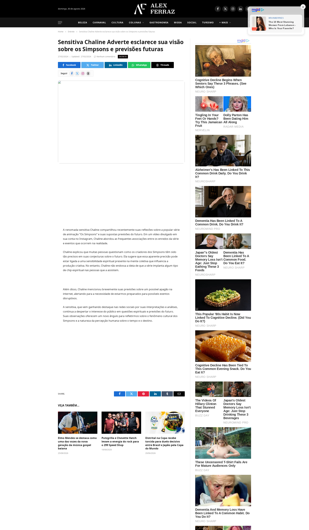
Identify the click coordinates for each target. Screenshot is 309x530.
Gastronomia (159, 22)
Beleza (82, 22)
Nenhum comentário (106, 56)
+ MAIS (223, 22)
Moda (178, 22)
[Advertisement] (121, 196)
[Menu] (60, 22)
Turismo (208, 22)
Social (192, 22)
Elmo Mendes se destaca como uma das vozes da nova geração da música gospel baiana (77, 443)
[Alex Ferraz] (155, 9)
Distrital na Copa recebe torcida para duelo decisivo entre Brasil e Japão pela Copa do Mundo (164, 443)
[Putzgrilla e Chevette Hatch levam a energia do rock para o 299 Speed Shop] (121, 423)
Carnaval (99, 22)
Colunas (135, 22)
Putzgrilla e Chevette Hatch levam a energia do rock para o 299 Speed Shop (120, 441)
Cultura (117, 22)
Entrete (123, 56)
